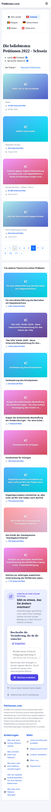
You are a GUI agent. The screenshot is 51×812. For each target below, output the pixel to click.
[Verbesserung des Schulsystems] (25, 370)
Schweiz (34, 17)
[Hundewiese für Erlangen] (25, 447)
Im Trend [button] (10, 67)
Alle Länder (17, 17)
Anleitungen (11, 735)
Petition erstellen (26, 677)
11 (16, 253)
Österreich (31, 28)
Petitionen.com (10, 3)
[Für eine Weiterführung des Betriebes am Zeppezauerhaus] (25, 291)
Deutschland (33, 22)
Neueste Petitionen (31, 67)
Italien (14, 28)
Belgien (15, 22)
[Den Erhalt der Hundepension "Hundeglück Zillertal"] (25, 526)
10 (10, 253)
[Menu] (46, 4)
